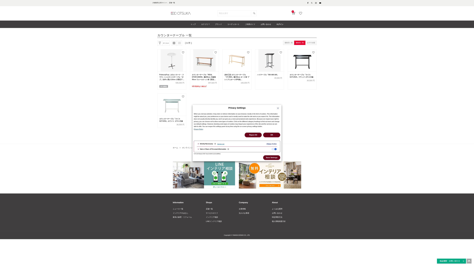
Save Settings (271, 157)
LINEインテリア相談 (214, 221)
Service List (220, 144)
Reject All (253, 135)
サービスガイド (212, 213)
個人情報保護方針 (279, 221)
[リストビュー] (179, 43)
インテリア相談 (212, 217)
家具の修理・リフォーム (182, 217)
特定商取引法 (277, 217)
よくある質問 (277, 209)
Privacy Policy (198, 129)
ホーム (175, 148)
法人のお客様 (244, 213)
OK (271, 135)
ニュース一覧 (178, 209)
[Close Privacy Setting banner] (278, 108)
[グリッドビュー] (174, 43)
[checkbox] (274, 149)
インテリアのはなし (180, 213)
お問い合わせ (277, 213)
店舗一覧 (209, 209)
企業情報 (242, 209)
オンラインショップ (190, 148)
